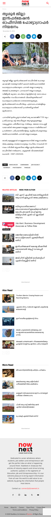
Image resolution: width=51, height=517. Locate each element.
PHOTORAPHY (17, 167)
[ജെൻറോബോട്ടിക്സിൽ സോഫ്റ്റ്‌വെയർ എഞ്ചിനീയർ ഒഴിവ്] (8, 238)
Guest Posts (30, 507)
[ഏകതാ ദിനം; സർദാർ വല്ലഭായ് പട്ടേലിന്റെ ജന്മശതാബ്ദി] (8, 309)
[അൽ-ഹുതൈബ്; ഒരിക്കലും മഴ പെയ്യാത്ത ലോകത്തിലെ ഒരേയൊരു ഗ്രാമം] (8, 333)
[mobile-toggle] (4, 3)
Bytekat (29, 514)
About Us (14, 507)
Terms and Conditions (20, 510)
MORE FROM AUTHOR (27, 190)
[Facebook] (12, 36)
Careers (21, 507)
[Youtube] (38, 495)
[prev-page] (3, 269)
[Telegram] (34, 36)
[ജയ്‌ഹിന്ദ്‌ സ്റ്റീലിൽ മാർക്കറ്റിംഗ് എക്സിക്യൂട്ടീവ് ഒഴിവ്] (8, 261)
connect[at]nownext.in (30, 488)
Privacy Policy (33, 510)
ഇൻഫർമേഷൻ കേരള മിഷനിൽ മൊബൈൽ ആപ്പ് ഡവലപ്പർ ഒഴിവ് (31, 249)
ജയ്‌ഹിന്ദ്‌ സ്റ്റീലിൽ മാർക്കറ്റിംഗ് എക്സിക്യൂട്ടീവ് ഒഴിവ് (30, 259)
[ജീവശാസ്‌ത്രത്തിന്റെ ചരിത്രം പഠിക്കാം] (8, 373)
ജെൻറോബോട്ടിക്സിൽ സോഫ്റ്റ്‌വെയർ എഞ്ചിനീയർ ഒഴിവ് (29, 238)
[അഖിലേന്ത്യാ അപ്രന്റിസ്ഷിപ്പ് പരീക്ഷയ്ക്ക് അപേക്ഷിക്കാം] (8, 384)
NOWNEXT (6, 167)
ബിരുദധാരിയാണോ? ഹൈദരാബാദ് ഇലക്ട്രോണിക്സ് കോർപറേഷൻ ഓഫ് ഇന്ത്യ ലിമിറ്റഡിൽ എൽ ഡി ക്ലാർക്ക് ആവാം (31, 212)
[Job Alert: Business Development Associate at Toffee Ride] (8, 226)
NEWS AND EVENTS (6, 211)
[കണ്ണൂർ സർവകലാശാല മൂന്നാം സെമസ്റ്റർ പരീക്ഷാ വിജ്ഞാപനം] (8, 396)
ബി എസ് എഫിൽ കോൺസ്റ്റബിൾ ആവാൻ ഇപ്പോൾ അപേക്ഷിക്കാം (31, 196)
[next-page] (7, 269)
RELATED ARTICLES (9, 190)
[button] (47, 3)
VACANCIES (6, 201)
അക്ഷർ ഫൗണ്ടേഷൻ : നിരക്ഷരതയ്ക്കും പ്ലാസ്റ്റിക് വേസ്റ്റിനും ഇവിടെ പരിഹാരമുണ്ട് (32, 342)
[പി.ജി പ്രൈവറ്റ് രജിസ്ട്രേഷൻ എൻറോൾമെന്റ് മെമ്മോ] (8, 407)
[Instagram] (19, 495)
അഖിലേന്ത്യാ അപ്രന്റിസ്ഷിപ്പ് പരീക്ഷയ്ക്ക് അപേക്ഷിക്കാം (27, 382)
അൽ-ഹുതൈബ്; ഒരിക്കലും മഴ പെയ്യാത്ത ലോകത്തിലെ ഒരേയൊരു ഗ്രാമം (30, 332)
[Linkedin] (28, 36)
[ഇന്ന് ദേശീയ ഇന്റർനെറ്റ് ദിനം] (8, 321)
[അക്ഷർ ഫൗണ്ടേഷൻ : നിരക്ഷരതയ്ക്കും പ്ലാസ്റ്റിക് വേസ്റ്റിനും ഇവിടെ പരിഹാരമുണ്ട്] (8, 344)
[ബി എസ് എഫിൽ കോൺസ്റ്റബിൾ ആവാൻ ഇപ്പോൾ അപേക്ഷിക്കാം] (8, 198)
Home (4, 9)
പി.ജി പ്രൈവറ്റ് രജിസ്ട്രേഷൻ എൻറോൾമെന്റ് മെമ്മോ (27, 405)
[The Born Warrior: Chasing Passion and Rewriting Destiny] (8, 298)
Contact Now (41, 507)
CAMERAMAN (24, 165)
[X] (17, 36)
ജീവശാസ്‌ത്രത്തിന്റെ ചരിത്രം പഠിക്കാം (31, 370)
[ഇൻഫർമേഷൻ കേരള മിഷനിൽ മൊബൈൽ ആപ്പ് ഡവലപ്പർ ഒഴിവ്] (8, 249)
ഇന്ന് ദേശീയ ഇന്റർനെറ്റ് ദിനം (27, 318)
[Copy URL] (39, 36)
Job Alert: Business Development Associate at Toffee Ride (30, 225)
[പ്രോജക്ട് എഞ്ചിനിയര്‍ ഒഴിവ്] (8, 419)
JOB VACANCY (35, 165)
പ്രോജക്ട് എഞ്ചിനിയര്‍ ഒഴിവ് (27, 416)
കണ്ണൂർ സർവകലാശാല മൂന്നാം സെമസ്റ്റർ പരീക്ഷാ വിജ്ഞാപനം (32, 394)
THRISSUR (27, 167)
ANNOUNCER (13, 165)
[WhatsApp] (23, 36)
